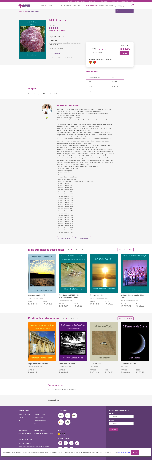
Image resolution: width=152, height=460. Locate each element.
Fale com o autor (83, 238)
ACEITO (135, 452)
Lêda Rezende (94, 366)
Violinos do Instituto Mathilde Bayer (132, 296)
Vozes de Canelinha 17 (36, 295)
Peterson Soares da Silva (35, 366)
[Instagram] (71, 443)
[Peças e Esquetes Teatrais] (42, 341)
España (83, 1)
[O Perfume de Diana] (135, 341)
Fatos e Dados (22, 427)
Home (20, 11)
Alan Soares (124, 366)
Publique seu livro (105, 1)
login (53, 389)
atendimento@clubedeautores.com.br (96, 93)
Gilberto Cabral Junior (65, 366)
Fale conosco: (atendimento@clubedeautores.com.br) (33, 447)
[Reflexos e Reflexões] (73, 341)
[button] (68, 249)
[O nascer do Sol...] (104, 273)
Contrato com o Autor (24, 433)
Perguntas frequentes (24, 443)
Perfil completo (66, 238)
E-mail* (111, 420)
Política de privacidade (40, 414)
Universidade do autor (40, 424)
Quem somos (22, 424)
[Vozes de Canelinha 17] (42, 273)
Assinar (113, 429)
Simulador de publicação (43, 433)
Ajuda (132, 1)
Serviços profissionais (40, 420)
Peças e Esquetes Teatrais (38, 364)
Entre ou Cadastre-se (121, 5)
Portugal (76, 1)
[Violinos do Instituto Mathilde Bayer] (135, 273)
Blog (19, 420)
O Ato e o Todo (95, 364)
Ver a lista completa (125, 250)
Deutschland (91, 1)
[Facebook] (66, 443)
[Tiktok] (77, 443)
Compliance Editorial (39, 417)
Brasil (70, 1)
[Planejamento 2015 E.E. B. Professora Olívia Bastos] (73, 273)
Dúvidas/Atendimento (24, 414)
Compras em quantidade (106, 5)
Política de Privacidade (124, 452)
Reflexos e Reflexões (67, 364)
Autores (20, 417)
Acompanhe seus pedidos (120, 1)
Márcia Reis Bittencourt (58, 30)
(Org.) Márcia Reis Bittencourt (36, 298)
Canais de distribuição (40, 430)
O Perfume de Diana (128, 364)
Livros (25, 11)
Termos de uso (22, 430)
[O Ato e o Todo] (104, 341)
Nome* (111, 413)
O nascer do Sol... (96, 295)
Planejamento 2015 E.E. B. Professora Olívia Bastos (69, 296)
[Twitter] (60, 443)
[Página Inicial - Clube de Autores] (24, 6)
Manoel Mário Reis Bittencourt (98, 298)
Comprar (124, 53)
